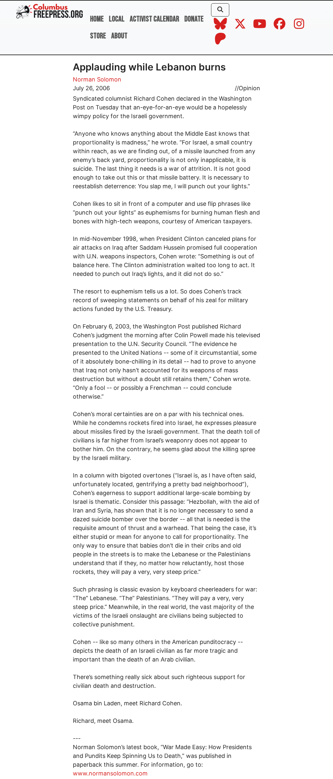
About (119, 36)
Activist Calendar (154, 19)
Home (97, 19)
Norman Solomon (97, 79)
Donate (194, 19)
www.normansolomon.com (110, 773)
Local (117, 19)
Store (98, 36)
